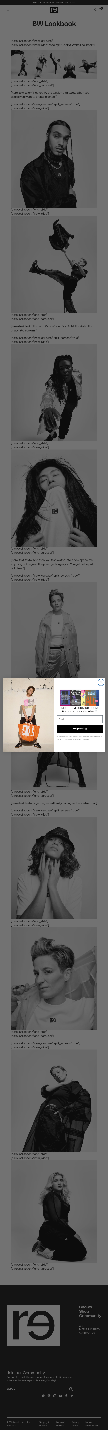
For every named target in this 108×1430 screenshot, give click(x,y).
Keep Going (80, 728)
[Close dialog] (101, 682)
